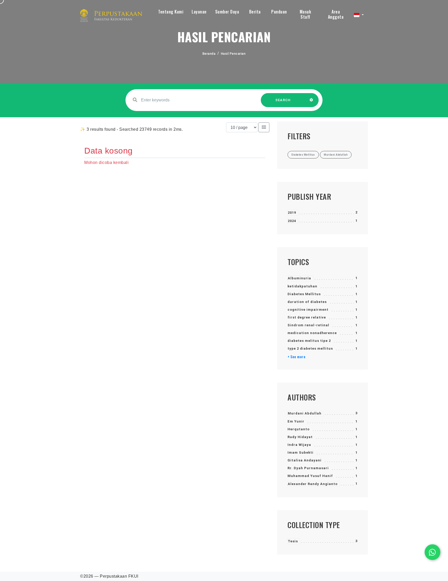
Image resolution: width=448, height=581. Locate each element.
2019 (292, 213)
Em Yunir (296, 421)
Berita (255, 12)
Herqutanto (299, 429)
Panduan (279, 12)
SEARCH (283, 100)
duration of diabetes (307, 302)
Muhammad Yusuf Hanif (310, 476)
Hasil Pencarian (233, 54)
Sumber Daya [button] (227, 12)
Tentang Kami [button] (170, 12)
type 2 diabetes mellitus (310, 348)
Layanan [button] (199, 12)
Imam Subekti (300, 452)
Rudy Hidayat (300, 437)
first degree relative (307, 317)
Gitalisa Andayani (304, 460)
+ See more (296, 356)
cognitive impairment (308, 310)
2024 (292, 221)
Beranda (209, 54)
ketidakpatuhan (302, 286)
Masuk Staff (305, 14)
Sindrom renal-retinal (308, 325)
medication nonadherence (312, 333)
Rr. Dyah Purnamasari (308, 468)
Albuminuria (299, 278)
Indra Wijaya (299, 445)
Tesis (293, 541)
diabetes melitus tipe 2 (309, 341)
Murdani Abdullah (304, 413)
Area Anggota (336, 14)
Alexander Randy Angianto (313, 484)
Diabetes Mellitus (304, 294)
